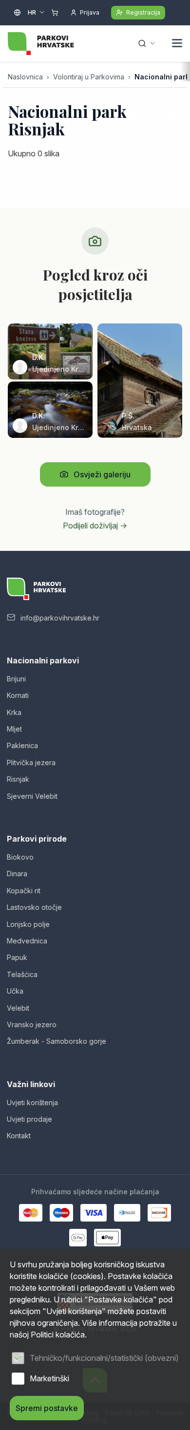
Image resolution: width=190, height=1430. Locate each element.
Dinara (17, 873)
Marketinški (49, 1378)
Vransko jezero (32, 1024)
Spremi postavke (47, 1408)
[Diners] (127, 1213)
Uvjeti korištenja (32, 1102)
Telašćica (22, 974)
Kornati (18, 695)
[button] (177, 44)
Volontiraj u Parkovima (88, 77)
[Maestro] (61, 1213)
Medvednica (27, 941)
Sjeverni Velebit (32, 796)
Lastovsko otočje (34, 907)
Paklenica (22, 745)
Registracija (143, 12)
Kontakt (19, 1135)
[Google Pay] (78, 1237)
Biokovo (20, 857)
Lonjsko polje (28, 924)
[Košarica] (54, 12)
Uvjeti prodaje (29, 1119)
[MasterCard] (30, 1213)
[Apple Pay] (107, 1237)
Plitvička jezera (31, 762)
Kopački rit (23, 890)
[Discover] (159, 1213)
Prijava (89, 12)
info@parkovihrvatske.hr (59, 618)
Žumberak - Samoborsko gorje (56, 1041)
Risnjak (18, 779)
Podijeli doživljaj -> (95, 525)
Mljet (14, 729)
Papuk (17, 957)
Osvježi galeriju (102, 474)
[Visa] (93, 1213)
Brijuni (16, 679)
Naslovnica (25, 77)
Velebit (18, 1008)
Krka (14, 712)
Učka (15, 991)
